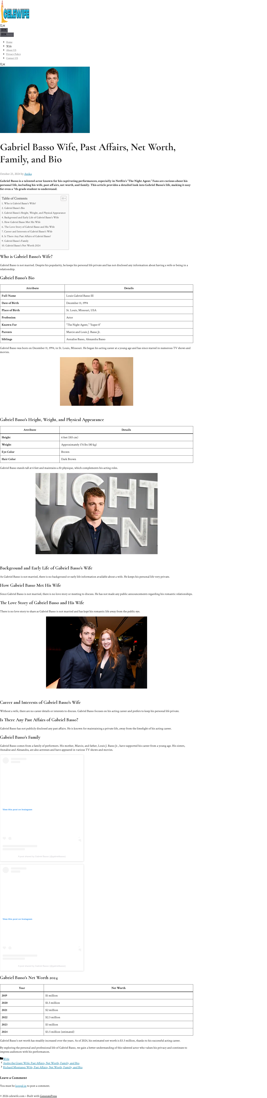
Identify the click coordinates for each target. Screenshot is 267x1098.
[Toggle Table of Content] (62, 198)
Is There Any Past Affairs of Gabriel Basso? (27, 236)
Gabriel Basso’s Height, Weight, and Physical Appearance (35, 213)
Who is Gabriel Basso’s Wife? (20, 203)
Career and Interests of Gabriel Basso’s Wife (28, 231)
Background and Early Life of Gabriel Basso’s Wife (31, 217)
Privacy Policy (13, 54)
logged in (20, 1086)
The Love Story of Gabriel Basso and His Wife (29, 227)
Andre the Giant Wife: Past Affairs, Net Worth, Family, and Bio (41, 1063)
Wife (9, 46)
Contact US (12, 58)
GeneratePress (48, 1096)
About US (11, 50)
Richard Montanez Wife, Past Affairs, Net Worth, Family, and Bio (43, 1067)
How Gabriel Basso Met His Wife (22, 222)
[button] (2, 26)
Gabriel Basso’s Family (16, 241)
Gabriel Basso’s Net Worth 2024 (22, 245)
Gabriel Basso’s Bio (14, 208)
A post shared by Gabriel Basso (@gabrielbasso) (42, 856)
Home (9, 42)
